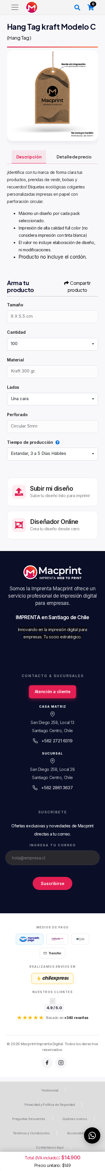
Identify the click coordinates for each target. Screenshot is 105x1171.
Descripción (28, 156)
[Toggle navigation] (15, 7)
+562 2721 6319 (57, 740)
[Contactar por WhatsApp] (92, 1135)
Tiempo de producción (30, 442)
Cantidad (16, 332)
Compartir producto (79, 286)
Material (15, 359)
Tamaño (15, 304)
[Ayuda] (56, 442)
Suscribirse (52, 883)
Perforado (17, 414)
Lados (13, 387)
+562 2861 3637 (57, 787)
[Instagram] (60, 1062)
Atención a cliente (52, 691)
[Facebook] (46, 1062)
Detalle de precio (74, 156)
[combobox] (52, 344)
